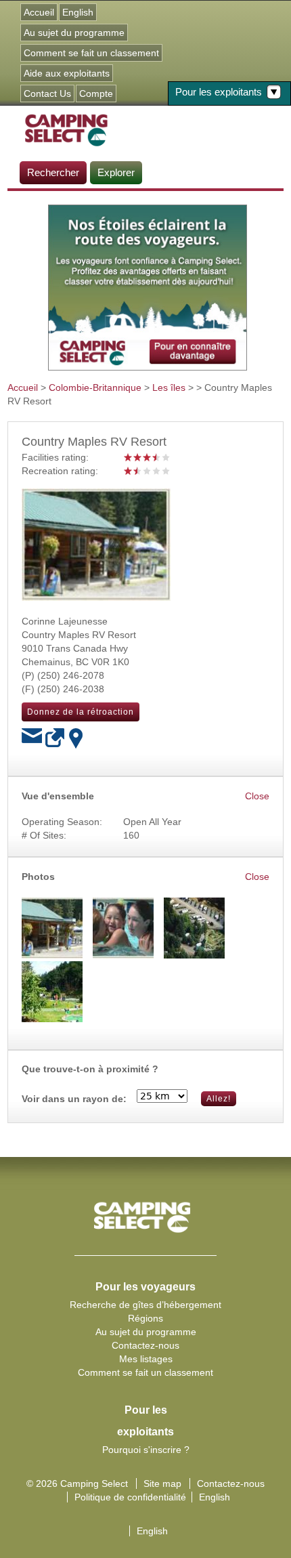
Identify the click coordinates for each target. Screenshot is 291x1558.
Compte (96, 93)
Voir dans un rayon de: (74, 1098)
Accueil (39, 12)
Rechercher (53, 172)
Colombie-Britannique (95, 387)
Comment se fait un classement (91, 52)
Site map (162, 1483)
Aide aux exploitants (67, 73)
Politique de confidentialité (130, 1497)
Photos (38, 876)
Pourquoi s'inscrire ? (145, 1449)
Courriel (32, 738)
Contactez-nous (145, 1345)
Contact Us (47, 93)
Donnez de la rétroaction (80, 712)
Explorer (116, 172)
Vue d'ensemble (58, 796)
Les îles (168, 387)
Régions (145, 1318)
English (77, 12)
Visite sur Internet (55, 738)
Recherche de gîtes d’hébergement (145, 1304)
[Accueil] (66, 129)
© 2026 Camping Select (77, 1483)
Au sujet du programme (74, 32)
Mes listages (146, 1358)
